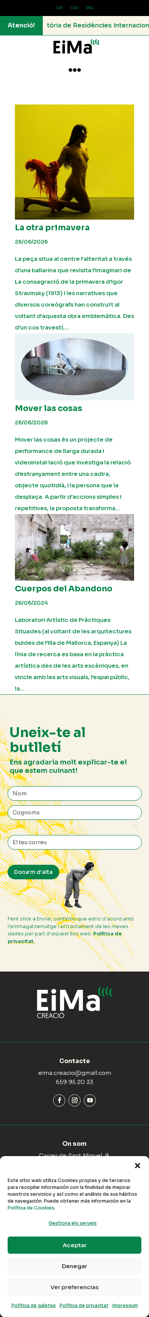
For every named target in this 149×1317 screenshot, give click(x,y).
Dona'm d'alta (33, 872)
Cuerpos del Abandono (63, 589)
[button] (137, 1165)
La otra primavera (52, 228)
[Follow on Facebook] (59, 1100)
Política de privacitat (84, 1305)
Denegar (74, 1266)
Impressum (125, 1305)
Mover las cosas (48, 408)
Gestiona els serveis (73, 1223)
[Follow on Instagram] (74, 1100)
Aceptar (75, 1245)
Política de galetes (33, 1305)
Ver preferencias (74, 1287)
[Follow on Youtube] (90, 1100)
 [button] (74, 70)
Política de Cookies (31, 1208)
